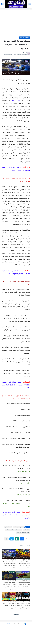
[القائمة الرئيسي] (30, 4)
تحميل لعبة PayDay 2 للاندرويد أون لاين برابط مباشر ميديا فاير (23, 606)
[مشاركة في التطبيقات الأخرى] (6, 538)
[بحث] (2, 4)
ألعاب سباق (18, 529)
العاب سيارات (9, 529)
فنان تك (8, 624)
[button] (22, 538)
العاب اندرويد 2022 (24, 37)
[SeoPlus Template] (25, 624)
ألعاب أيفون (26, 529)
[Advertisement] (16, 24)
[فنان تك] (16, 4)
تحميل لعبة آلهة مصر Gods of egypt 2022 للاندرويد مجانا (9, 606)
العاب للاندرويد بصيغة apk (23, 532)
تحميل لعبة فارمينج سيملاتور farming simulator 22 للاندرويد (23, 585)
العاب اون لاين (8, 527)
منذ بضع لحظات (25, 559)
